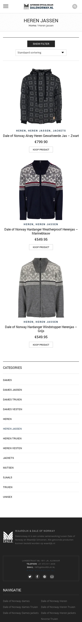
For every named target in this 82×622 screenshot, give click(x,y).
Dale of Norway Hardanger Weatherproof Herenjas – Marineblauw (41, 231)
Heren (21, 130)
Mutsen (8, 467)
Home (32, 25)
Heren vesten (12, 448)
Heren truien (12, 438)
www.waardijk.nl (41, 570)
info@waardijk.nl (45, 567)
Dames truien (12, 399)
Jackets (59, 130)
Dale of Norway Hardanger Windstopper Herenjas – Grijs (41, 329)
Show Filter (41, 43)
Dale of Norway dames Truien (20, 607)
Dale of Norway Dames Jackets (21, 613)
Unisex (7, 497)
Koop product (41, 149)
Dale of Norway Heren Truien (58, 607)
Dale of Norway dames (16, 601)
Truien (7, 487)
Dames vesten (12, 409)
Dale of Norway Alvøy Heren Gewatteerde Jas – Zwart (41, 136)
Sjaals (7, 477)
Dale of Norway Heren (54, 601)
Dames (7, 380)
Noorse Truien (49, 619)
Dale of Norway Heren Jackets (58, 613)
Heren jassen (39, 130)
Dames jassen (12, 389)
